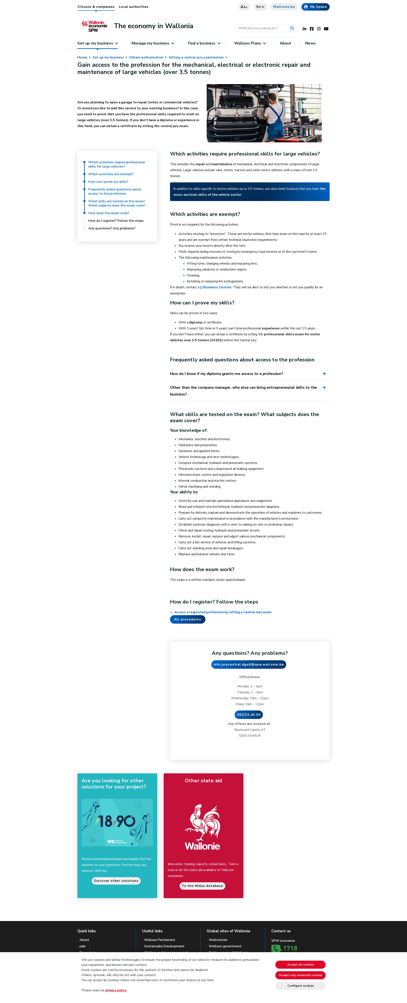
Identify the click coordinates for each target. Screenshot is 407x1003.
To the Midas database (202, 886)
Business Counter (217, 287)
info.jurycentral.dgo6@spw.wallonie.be (248, 664)
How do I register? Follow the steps (116, 221)
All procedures (187, 619)
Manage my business (150, 43)
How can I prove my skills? (108, 182)
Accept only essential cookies (300, 975)
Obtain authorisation (146, 57)
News (310, 43)
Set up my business (95, 43)
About (285, 43)
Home (82, 57)
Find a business (201, 43)
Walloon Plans (247, 43)
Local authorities (134, 6)
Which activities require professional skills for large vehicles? (116, 164)
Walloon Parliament (159, 940)
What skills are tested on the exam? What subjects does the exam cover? (117, 203)
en (258, 6)
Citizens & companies (96, 6)
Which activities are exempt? (111, 174)
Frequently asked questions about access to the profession (114, 191)
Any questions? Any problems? (111, 228)
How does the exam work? (109, 213)
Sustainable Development (164, 946)
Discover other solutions (116, 880)
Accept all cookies (300, 965)
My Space (318, 6)
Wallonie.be (284, 6)
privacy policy (115, 990)
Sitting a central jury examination (196, 57)
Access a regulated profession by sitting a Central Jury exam (223, 612)
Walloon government (225, 946)
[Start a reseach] (293, 28)
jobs (82, 946)
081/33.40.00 (249, 714)
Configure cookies (300, 986)
